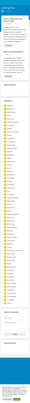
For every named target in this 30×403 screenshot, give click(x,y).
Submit (15, 334)
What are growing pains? (13, 52)
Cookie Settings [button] (7, 399)
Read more (8, 45)
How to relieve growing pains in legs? (12, 20)
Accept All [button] (16, 399)
